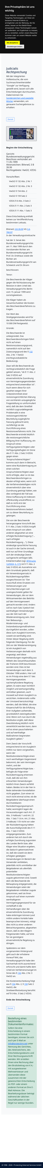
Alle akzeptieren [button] (12, 43)
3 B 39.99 (19, 229)
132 (31, 351)
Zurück (10, 119)
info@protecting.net (17, 1043)
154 (13, 984)
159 (26, 984)
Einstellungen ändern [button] (14, 46)
